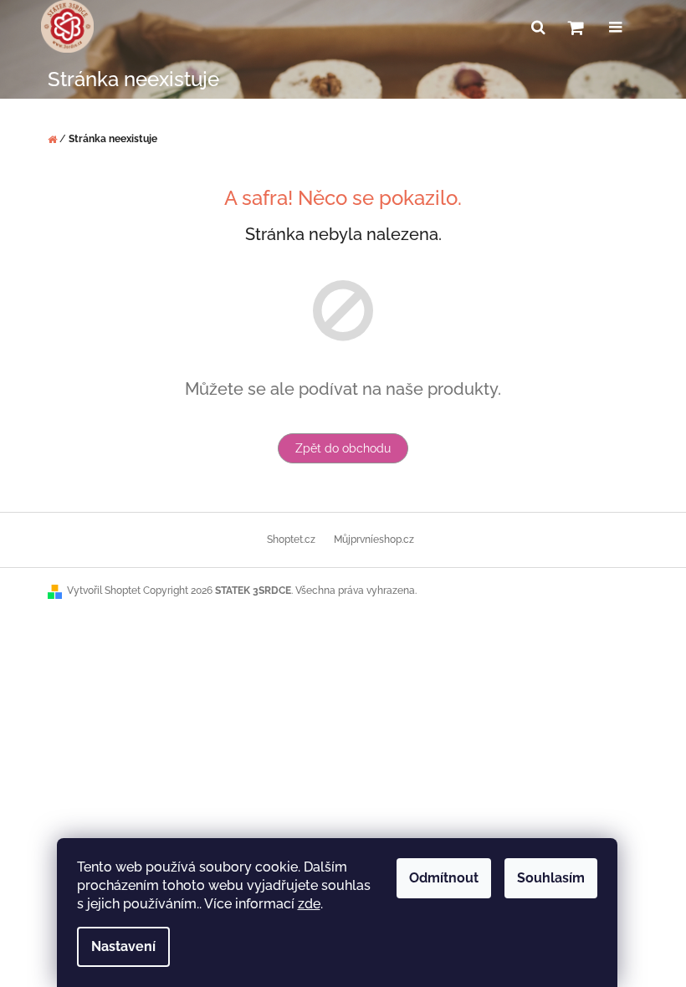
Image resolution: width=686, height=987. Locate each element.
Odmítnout (444, 878)
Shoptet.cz (291, 539)
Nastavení (123, 946)
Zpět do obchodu (343, 448)
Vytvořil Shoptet (104, 590)
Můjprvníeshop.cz (374, 539)
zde (309, 904)
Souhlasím (551, 878)
